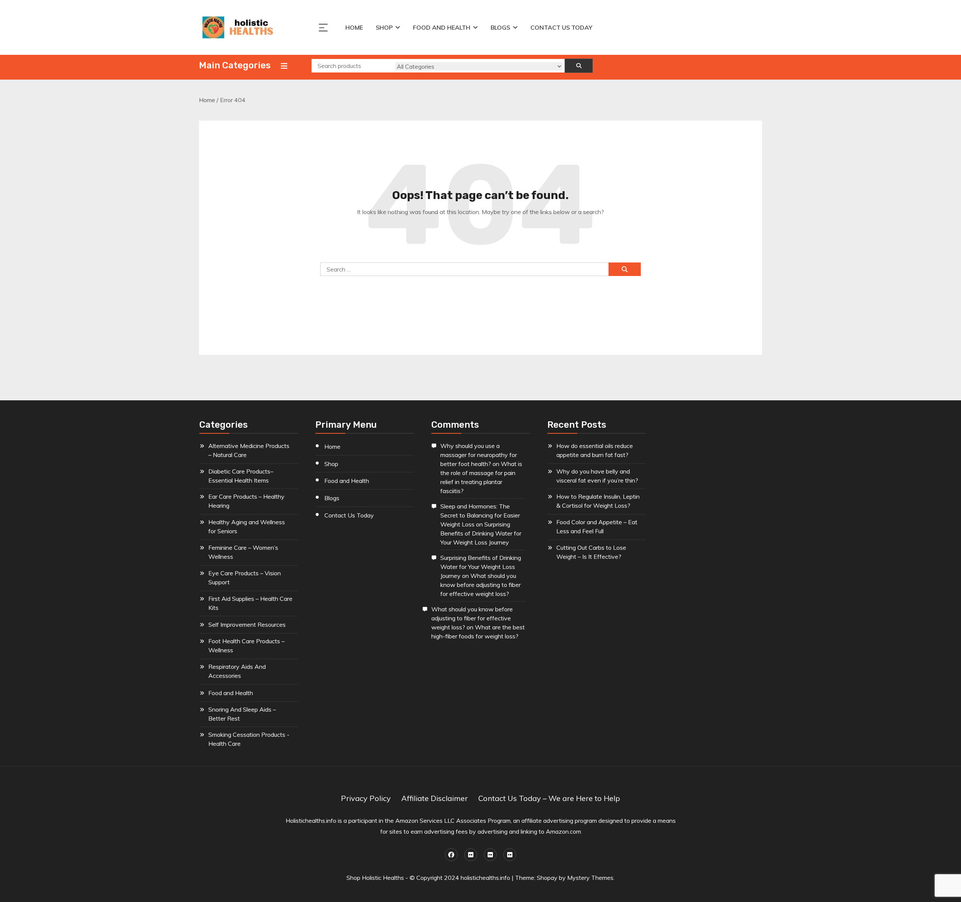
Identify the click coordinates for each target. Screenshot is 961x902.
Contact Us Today (561, 27)
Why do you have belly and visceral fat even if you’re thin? (597, 476)
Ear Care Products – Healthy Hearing (246, 501)
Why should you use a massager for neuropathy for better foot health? (478, 455)
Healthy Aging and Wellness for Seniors (246, 526)
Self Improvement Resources (247, 624)
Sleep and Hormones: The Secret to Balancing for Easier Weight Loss (480, 515)
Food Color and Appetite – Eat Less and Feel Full (596, 526)
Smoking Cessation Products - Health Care (248, 739)
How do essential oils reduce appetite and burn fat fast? (594, 450)
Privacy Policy (366, 798)
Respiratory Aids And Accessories (237, 671)
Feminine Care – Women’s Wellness (243, 552)
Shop (384, 27)
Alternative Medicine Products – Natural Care (248, 450)
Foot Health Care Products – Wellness (246, 645)
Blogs (500, 27)
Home (354, 27)
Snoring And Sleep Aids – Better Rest (242, 714)
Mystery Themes (590, 877)
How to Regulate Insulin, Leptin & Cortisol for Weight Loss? (598, 501)
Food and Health (441, 27)
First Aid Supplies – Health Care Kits (250, 603)
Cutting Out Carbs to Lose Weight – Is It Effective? (591, 552)
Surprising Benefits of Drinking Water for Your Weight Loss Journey (480, 533)
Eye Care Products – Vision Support (244, 577)
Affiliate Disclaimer (434, 798)
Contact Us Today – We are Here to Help (549, 798)
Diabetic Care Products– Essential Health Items (240, 476)
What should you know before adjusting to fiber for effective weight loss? (480, 584)
